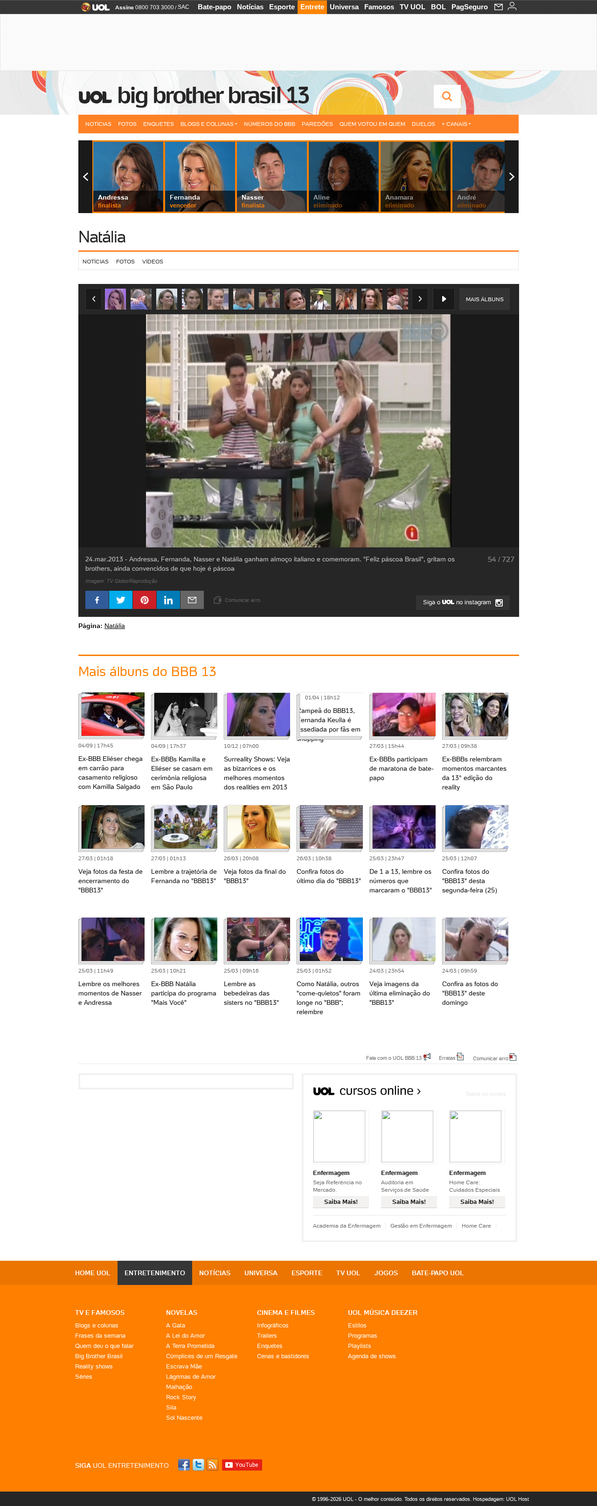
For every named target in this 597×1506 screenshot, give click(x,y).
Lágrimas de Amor (190, 1377)
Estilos (357, 1325)
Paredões (317, 123)
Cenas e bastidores (283, 1356)
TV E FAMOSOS (100, 1312)
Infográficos (273, 1325)
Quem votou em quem (372, 123)
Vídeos (152, 261)
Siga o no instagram (458, 602)
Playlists (359, 1346)
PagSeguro (469, 7)
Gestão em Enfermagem (421, 1225)
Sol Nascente (184, 1418)
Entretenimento (155, 1273)
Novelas (181, 1312)
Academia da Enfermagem (347, 1225)
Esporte (282, 7)
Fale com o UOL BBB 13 (394, 1057)
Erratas (447, 1057)
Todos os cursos (485, 1093)
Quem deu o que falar (104, 1346)
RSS (213, 1465)
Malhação (179, 1387)
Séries (83, 1377)
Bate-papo (214, 7)
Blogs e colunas (96, 1325)
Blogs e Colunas (207, 123)
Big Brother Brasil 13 (212, 95)
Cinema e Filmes (286, 1312)
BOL (438, 7)
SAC (183, 7)
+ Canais (454, 123)
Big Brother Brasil (99, 1356)
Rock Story (181, 1397)
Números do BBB (269, 123)
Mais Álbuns (485, 299)
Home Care (476, 1225)
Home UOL (93, 1273)
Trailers (267, 1336)
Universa (344, 7)
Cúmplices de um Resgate (201, 1356)
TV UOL (412, 7)
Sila (171, 1407)
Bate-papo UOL (438, 1273)
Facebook (185, 1465)
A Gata (175, 1325)
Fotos (127, 123)
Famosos (379, 7)
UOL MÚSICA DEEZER (382, 1312)
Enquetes (158, 123)
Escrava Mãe (184, 1366)
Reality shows (94, 1366)
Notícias (250, 7)
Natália (101, 237)
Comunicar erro (490, 1058)
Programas (362, 1336)
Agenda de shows (372, 1356)
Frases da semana (100, 1336)
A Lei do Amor (185, 1336)
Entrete (312, 7)
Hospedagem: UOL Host (501, 1499)
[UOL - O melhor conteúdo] (92, 10)
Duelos (423, 123)
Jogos (386, 1273)
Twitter (199, 1465)
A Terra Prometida (190, 1346)
